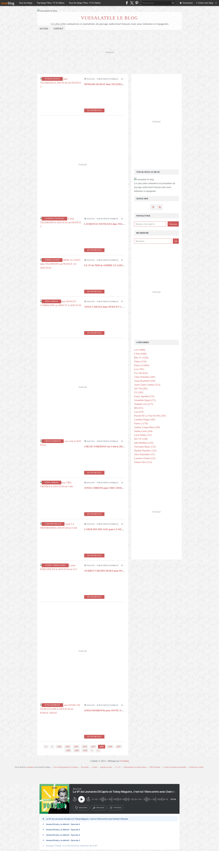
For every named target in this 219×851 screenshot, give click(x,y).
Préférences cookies (197, 767)
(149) (140, 439)
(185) (144, 419)
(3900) (139, 350)
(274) (144, 396)
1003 (85, 747)
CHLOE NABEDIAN (53, 441)
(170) (141, 423)
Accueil (44, 29)
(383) (144, 377)
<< (46, 747)
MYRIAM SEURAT (52, 79)
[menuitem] (44, 28)
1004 (93, 747)
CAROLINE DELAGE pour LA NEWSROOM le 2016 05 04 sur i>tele (120, 529)
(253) (138, 408)
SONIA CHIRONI (51, 482)
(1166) (141, 357)
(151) (143, 435)
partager (100, 808)
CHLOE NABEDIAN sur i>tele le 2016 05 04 (107, 446)
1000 (59, 747)
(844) (141, 365)
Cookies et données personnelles (174, 767)
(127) (144, 454)
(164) (143, 431)
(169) (147, 427)
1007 (119, 747)
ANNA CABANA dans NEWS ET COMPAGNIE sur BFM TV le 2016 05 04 (123, 307)
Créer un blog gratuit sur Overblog (65, 767)
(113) (143, 462)
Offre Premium (155, 767)
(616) (141, 373)
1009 (76, 750)
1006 (110, 747)
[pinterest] (137, 3)
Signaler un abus (106, 767)
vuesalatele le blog (109, 17)
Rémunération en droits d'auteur (135, 767)
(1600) (140, 353)
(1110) (140, 361)
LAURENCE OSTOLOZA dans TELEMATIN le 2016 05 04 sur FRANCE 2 (123, 224)
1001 (68, 747)
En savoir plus (94, 110)
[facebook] (127, 3)
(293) (140, 388)
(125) (144, 458)
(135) (145, 446)
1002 (76, 747)
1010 (85, 750)
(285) (138, 392)
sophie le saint (52, 260)
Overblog (124, 761)
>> (98, 750)
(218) (150, 415)
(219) (138, 412)
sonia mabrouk (52, 705)
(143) (143, 443)
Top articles (85, 767)
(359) (144, 381)
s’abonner (83, 808)
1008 (68, 750)
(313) (147, 384)
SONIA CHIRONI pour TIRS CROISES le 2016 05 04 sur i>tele (116, 488)
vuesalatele (30, 767)
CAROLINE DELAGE (53, 524)
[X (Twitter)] (132, 3)
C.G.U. (118, 767)
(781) (139, 369)
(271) (145, 400)
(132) (145, 450)
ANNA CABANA (51, 301)
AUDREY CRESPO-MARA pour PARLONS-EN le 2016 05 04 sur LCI (120, 570)
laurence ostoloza (54, 218)
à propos (117, 808)
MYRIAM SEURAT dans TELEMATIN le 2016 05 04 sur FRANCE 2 (120, 84)
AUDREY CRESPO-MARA (55, 565)
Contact (58, 29)
